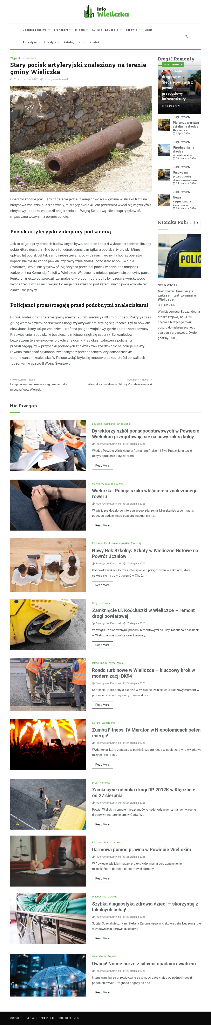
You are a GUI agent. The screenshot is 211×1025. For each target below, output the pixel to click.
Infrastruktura (100, 663)
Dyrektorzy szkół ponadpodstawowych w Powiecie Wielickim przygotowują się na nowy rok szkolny (145, 434)
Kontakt (95, 42)
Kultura (96, 722)
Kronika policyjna (167, 284)
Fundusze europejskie (116, 543)
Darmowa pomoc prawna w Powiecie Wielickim (141, 849)
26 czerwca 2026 (186, 158)
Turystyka (30, 42)
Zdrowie (131, 29)
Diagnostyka (99, 896)
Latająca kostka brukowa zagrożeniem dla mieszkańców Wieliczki (38, 386)
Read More (102, 465)
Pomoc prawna (112, 842)
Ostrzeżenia (99, 956)
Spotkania (109, 423)
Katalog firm (72, 42)
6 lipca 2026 (183, 133)
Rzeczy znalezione (112, 483)
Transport (61, 29)
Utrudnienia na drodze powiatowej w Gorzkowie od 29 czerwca (185, 155)
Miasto (80, 29)
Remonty (136, 543)
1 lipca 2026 (168, 305)
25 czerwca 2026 (186, 183)
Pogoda (112, 956)
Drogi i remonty (173, 65)
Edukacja (97, 423)
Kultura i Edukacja (105, 29)
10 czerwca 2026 (186, 208)
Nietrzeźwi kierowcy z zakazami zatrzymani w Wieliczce (177, 295)
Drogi (95, 603)
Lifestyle (50, 42)
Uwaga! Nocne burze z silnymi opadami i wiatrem (144, 964)
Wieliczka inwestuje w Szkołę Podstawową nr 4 (120, 384)
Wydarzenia (124, 423)
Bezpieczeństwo (35, 29)
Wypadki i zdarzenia (23, 58)
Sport (148, 29)
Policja (96, 483)
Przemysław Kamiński (56, 79)
